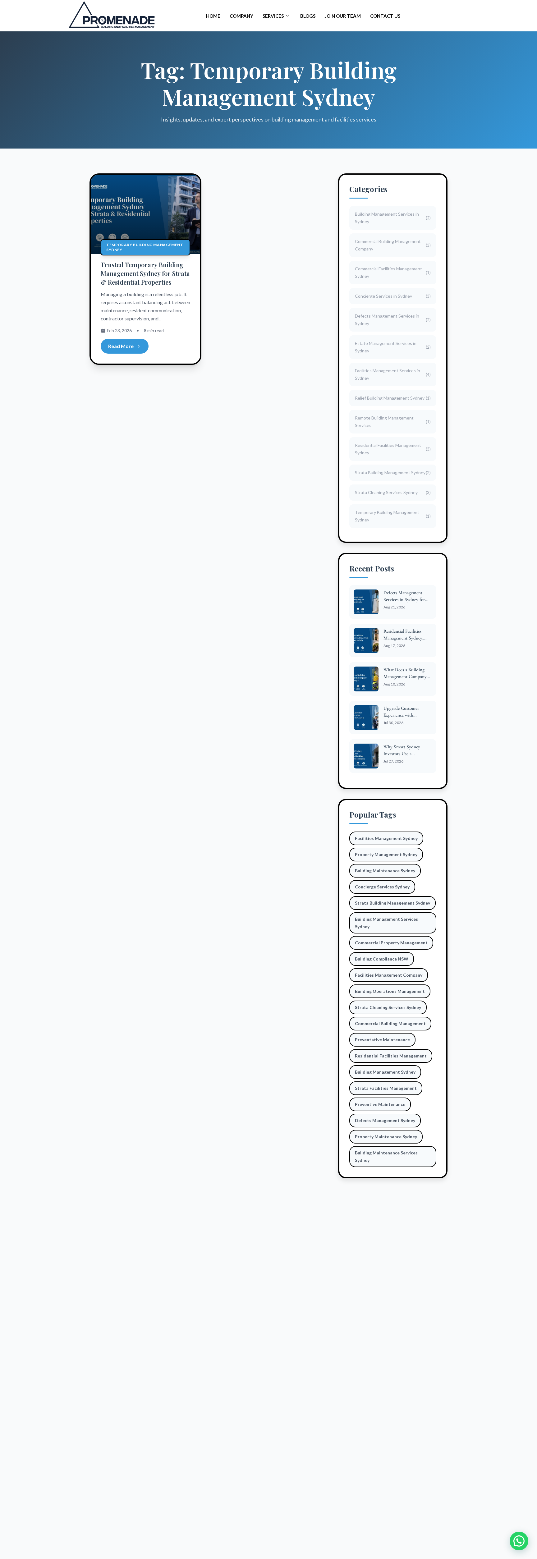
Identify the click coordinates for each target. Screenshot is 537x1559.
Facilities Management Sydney (386, 838)
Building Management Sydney (385, 1072)
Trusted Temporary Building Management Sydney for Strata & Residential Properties (145, 273)
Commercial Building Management (390, 1023)
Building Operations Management (390, 991)
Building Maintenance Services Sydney (386, 1156)
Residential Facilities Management (391, 1055)
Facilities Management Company (388, 975)
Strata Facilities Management (386, 1088)
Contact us (385, 16)
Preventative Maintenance (382, 1039)
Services (273, 16)
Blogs (307, 16)
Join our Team (343, 16)
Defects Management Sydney (385, 1120)
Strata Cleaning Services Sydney (388, 1007)
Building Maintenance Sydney (385, 870)
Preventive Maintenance (380, 1104)
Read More (121, 346)
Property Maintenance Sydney (386, 1136)
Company (241, 16)
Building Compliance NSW (381, 958)
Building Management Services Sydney (386, 922)
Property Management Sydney (386, 854)
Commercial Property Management (391, 942)
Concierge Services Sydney (382, 886)
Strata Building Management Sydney (392, 903)
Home (213, 16)
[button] (519, 1541)
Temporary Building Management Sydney (144, 247)
